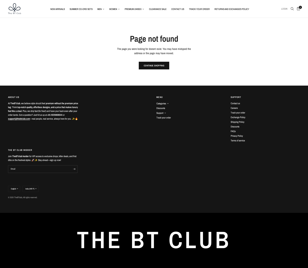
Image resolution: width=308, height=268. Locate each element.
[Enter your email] (74, 169)
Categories (161, 103)
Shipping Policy (237, 122)
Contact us (235, 103)
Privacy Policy (237, 136)
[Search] (292, 9)
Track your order (163, 117)
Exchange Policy (238, 117)
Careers (234, 108)
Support (159, 113)
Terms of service (238, 140)
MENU (159, 97)
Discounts (160, 108)
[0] (297, 9)
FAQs (233, 131)
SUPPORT (236, 97)
